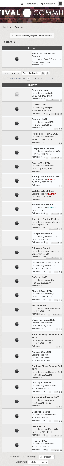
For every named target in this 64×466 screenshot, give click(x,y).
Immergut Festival (41, 382)
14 (55, 214)
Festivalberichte (40, 90)
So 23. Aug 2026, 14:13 (42, 96)
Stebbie (51, 207)
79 (52, 257)
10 (58, 315)
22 (58, 99)
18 (55, 435)
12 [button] (48, 78)
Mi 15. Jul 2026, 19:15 (41, 268)
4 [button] (38, 78)
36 (58, 114)
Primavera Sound (41, 248)
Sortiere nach (22, 462)
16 (61, 214)
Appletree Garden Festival (46, 219)
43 (58, 450)
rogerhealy (52, 251)
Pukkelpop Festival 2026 (45, 134)
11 (61, 315)
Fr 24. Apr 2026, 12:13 (41, 417)
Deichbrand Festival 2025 (45, 262)
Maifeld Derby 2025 (42, 291)
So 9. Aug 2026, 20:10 (41, 210)
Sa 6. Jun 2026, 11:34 (43, 375)
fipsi (50, 93)
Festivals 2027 (39, 119)
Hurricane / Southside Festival (43, 55)
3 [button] (35, 78)
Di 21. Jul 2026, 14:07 (41, 254)
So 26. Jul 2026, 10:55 (41, 239)
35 (55, 114)
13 (52, 214)
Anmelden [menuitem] (49, 3)
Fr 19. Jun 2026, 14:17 (41, 326)
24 (52, 157)
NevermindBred (55, 372)
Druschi (51, 415)
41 (52, 450)
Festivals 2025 (39, 441)
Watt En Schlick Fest (43, 191)
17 (52, 435)
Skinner (51, 386)
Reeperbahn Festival (43, 148)
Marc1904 (52, 429)
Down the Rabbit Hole (43, 320)
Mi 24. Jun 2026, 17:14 (41, 311)
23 (61, 99)
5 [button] (42, 78)
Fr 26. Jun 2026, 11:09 (41, 283)
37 (61, 114)
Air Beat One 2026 (41, 352)
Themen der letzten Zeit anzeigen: (24, 457)
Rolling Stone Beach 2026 (45, 176)
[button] (24, 78)
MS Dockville (39, 305)
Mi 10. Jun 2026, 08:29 (41, 343)
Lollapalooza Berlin (42, 233)
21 (55, 99)
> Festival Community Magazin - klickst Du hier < (32, 36)
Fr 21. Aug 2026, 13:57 (41, 154)
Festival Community (11, 15)
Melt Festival (39, 426)
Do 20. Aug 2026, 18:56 (42, 169)
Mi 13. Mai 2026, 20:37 (41, 403)
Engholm (52, 179)
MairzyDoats (53, 308)
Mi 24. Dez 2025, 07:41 (42, 447)
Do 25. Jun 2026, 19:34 (42, 297)
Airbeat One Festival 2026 (45, 397)
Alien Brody (53, 222)
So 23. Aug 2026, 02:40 (42, 139)
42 (55, 450)
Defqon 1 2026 (39, 277)
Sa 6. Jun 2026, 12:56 (41, 360)
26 (58, 157)
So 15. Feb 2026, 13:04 (42, 432)
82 (61, 257)
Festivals (8, 42)
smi (49, 340)
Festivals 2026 (39, 104)
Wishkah (52, 237)
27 (61, 157)
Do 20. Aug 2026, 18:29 (42, 182)
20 (52, 99)
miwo (50, 137)
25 (55, 157)
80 (55, 257)
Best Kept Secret (41, 412)
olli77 (50, 122)
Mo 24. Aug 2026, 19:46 (42, 110)
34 (52, 114)
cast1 (50, 280)
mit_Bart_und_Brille (40, 358)
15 (58, 214)
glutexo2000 (53, 151)
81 (58, 257)
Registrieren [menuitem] (31, 3)
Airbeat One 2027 (41, 163)
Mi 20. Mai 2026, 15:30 (41, 388)
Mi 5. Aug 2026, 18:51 (41, 225)
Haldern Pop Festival (43, 204)
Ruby (50, 294)
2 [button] (31, 78)
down (50, 266)
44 (61, 450)
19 (58, 435)
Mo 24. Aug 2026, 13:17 (42, 125)
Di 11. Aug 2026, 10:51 (41, 197)
